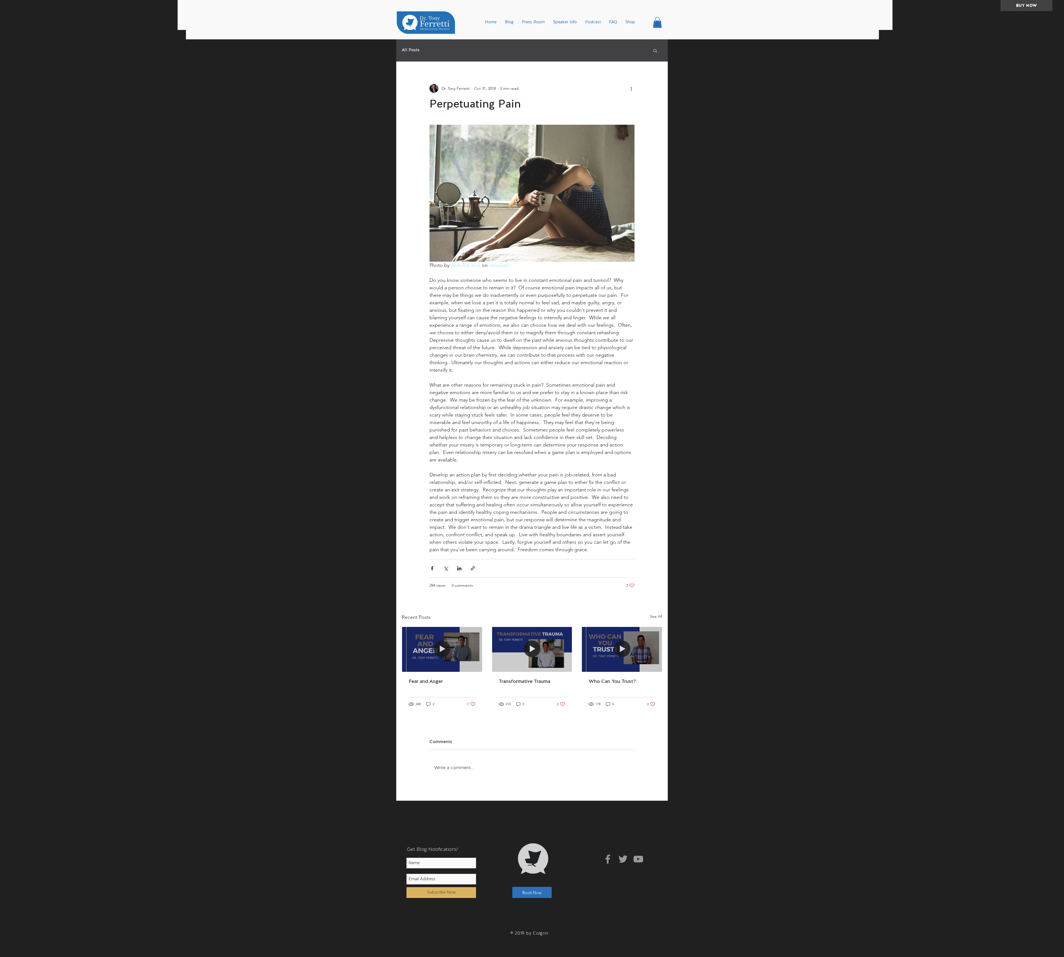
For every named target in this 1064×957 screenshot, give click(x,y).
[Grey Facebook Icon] (608, 859)
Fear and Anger (426, 681)
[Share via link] (472, 568)
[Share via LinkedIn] (459, 568)
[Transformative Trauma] (532, 649)
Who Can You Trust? (612, 681)
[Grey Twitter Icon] (623, 859)
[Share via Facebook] (432, 568)
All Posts (411, 50)
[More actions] (631, 88)
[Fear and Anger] (442, 649)
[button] (657, 22)
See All (656, 616)
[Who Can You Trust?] (622, 649)
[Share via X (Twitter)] (445, 568)
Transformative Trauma (524, 681)
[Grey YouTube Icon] (638, 859)
